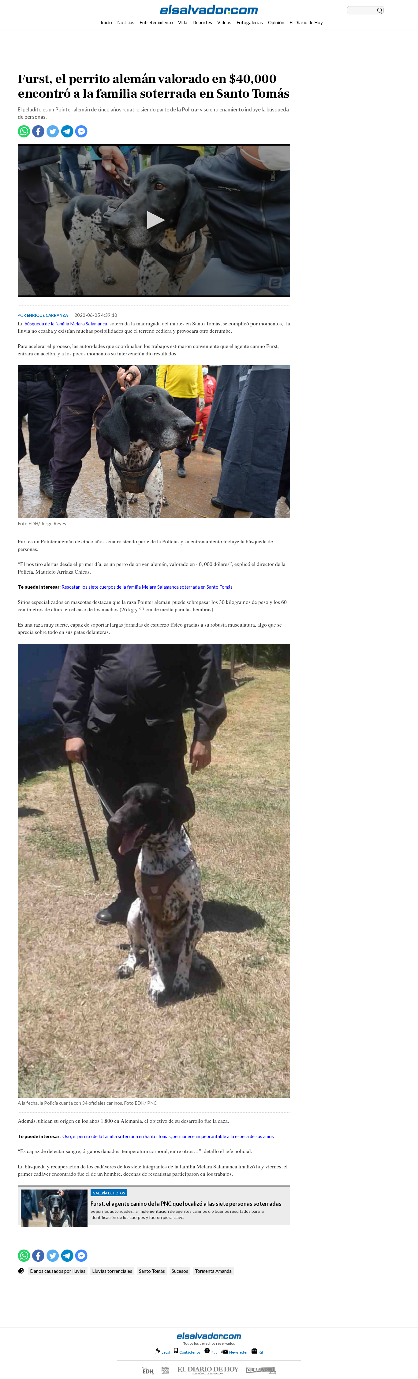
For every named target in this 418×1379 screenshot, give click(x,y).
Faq (214, 1352)
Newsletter (238, 1352)
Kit (261, 1352)
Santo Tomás (152, 1271)
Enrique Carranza (47, 315)
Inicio (106, 22)
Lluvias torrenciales (112, 1271)
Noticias (125, 22)
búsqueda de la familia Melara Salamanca (66, 323)
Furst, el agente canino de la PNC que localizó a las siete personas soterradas (186, 1204)
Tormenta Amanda (213, 1271)
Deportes (202, 22)
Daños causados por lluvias (57, 1271)
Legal (166, 1352)
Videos (224, 22)
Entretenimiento (156, 22)
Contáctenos (189, 1352)
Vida (182, 22)
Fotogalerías (250, 22)
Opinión (276, 22)
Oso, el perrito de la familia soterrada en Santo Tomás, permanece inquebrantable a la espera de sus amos (168, 1136)
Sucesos (180, 1271)
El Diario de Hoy (306, 22)
